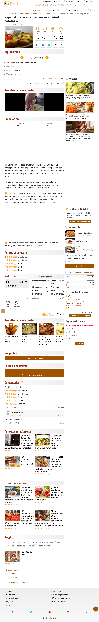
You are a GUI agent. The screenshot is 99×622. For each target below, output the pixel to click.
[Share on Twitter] (55, 45)
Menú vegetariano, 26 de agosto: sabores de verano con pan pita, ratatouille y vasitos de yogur (49, 518)
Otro (90, 10)
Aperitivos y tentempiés (19, 582)
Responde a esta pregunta (73, 299)
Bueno (20, 263)
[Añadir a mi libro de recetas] (37, 37)
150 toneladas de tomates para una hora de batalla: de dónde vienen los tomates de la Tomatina (19, 518)
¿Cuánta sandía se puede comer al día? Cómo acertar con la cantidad (49, 493)
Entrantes (14, 578)
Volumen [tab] (77, 273)
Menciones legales (59, 602)
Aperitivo (14, 573)
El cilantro (72, 338)
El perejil (72, 332)
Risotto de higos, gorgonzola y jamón (83, 242)
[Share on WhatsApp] (49, 45)
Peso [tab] (69, 273)
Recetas (36, 10)
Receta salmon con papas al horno (63, 339)
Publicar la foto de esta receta (34, 375)
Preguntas (73, 10)
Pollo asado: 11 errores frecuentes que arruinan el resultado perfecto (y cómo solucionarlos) (49, 464)
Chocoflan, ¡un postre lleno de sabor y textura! (84, 250)
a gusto (13, 70)
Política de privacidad (60, 595)
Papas (11, 62)
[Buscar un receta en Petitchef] (82, 5)
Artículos (54, 10)
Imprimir (89, 255)
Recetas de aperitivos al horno (41, 542)
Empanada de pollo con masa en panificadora (84, 234)
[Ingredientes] (3, 311)
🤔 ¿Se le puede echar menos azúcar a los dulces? (79, 296)
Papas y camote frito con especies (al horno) (45, 340)
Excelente (22, 257)
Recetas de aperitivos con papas (20, 546)
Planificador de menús (79, 221)
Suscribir (80, 266)
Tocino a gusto (13, 74)
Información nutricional (54, 79)
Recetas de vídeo (12, 595)
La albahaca (73, 329)
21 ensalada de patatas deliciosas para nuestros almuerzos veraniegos (49, 441)
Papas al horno (44, 546)
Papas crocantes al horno (28, 339)
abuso (61, 423)
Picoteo (10, 542)
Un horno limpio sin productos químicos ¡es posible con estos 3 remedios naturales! (19, 441)
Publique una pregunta (81, 316)
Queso (9, 70)
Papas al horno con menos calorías (12, 339)
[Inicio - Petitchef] (5, 14)
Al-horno (21, 542)
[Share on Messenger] (43, 45)
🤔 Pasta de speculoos (73, 308)
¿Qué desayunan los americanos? (27, 460)
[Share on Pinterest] (61, 45)
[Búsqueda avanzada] (85, 5)
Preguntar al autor (35, 358)
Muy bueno (22, 260)
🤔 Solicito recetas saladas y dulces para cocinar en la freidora (78, 302)
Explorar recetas (12, 570)
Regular (21, 270)
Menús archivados (76, 255)
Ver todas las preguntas (85, 312)
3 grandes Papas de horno (21, 62)
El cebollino (73, 335)
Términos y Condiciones (61, 598)
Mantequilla (11, 66)
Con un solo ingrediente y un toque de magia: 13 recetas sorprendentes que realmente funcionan (19, 494)
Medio (20, 267)
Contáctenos (56, 591)
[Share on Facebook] (36, 45)
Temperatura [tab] (88, 273)
